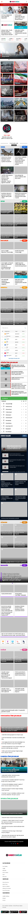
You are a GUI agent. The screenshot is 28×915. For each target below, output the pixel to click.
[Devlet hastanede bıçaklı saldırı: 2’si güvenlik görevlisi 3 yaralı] (14, 695)
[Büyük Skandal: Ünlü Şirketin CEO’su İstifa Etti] (5, 456)
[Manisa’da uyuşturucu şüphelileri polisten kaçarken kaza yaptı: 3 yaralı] (20, 188)
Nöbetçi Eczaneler (7, 875)
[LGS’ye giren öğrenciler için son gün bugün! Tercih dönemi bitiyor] (20, 10)
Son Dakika (5, 853)
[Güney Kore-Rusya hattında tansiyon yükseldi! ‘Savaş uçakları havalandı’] (7, 152)
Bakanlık (4, 857)
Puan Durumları (6, 877)
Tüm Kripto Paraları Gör (14, 358)
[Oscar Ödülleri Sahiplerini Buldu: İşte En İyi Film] (7, 489)
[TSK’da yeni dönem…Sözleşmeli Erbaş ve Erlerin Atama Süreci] (20, 661)
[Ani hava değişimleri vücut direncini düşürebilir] (7, 10)
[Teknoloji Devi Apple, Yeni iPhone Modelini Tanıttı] (20, 489)
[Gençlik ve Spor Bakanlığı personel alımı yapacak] (7, 678)
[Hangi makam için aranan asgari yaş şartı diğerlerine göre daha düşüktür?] (5, 392)
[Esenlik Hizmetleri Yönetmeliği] (20, 245)
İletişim (4, 885)
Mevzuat (5, 863)
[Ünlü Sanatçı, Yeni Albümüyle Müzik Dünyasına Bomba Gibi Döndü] (5, 467)
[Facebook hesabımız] (11, 830)
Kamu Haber (5, 859)
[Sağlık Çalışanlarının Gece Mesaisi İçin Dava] (5, 379)
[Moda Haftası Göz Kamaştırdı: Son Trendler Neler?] (5, 462)
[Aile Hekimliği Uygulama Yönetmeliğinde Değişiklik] (7, 274)
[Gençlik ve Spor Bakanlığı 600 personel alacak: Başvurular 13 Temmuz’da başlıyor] (7, 661)
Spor (4, 861)
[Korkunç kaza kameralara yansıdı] (14, 507)
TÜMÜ (14, 145)
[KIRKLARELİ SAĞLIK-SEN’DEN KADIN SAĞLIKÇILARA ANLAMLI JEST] (20, 25)
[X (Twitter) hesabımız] (13, 830)
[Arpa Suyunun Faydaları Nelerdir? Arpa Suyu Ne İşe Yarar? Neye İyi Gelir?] (5, 372)
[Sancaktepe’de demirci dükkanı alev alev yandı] (20, 170)
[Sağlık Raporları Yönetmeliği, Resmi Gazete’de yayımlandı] (20, 258)
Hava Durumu (6, 869)
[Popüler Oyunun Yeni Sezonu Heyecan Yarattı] (20, 474)
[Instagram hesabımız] (15, 830)
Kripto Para (5, 871)
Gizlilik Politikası (6, 883)
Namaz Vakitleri (6, 873)
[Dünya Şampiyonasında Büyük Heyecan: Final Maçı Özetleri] (7, 474)
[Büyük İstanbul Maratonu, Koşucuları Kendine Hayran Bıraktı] (5, 451)
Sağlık (4, 855)
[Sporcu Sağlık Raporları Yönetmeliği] (7, 245)
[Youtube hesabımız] (17, 830)
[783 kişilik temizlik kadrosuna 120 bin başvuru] (20, 678)
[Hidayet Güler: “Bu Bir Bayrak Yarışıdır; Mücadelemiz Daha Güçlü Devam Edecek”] (7, 25)
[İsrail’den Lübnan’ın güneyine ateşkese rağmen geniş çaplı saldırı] (7, 188)
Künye (4, 887)
